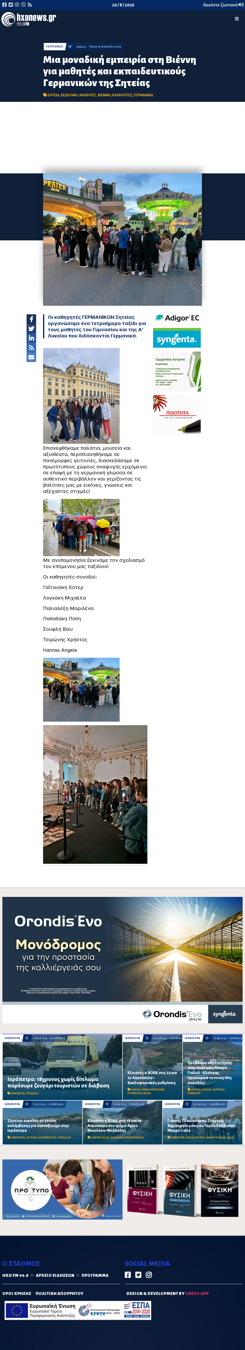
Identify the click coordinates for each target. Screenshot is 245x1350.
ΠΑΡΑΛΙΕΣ (194, 1093)
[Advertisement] (122, 137)
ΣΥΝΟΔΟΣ (64, 1137)
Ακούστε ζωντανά (220, 5)
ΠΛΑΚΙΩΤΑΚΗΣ (195, 1137)
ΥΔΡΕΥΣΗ (218, 1089)
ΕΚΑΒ (230, 1137)
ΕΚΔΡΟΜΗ (69, 95)
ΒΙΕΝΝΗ (104, 95)
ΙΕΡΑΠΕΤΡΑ (12, 1038)
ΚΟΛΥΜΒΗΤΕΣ (47, 1137)
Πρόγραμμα (95, 1275)
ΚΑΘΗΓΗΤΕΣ (122, 95)
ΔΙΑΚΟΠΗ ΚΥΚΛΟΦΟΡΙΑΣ (127, 1137)
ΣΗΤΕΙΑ (53, 95)
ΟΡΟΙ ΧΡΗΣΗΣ (16, 1294)
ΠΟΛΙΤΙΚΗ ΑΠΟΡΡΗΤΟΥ (60, 1294)
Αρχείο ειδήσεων (55, 1275)
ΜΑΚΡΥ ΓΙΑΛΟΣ (216, 1137)
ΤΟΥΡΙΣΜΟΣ (54, 46)
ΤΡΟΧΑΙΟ (32, 1093)
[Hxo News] (28, 20)
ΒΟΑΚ (147, 1093)
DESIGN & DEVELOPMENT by (168, 1294)
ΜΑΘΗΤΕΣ (87, 95)
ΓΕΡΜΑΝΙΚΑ (143, 95)
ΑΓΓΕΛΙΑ (31, 1137)
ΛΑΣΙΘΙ (135, 1089)
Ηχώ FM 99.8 (15, 1275)
